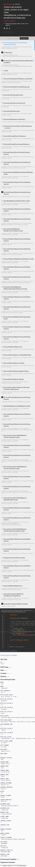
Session (3, 676)
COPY (6, 32)
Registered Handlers (7, 862)
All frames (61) (24, 38)
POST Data (4, 667)
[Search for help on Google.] (4, 28)
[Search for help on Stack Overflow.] (9, 28)
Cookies (3, 673)
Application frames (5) (12, 38)
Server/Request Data (7, 679)
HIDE (10, 32)
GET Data (3, 659)
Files (2, 670)
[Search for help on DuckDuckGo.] (7, 28)
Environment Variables (8, 859)
